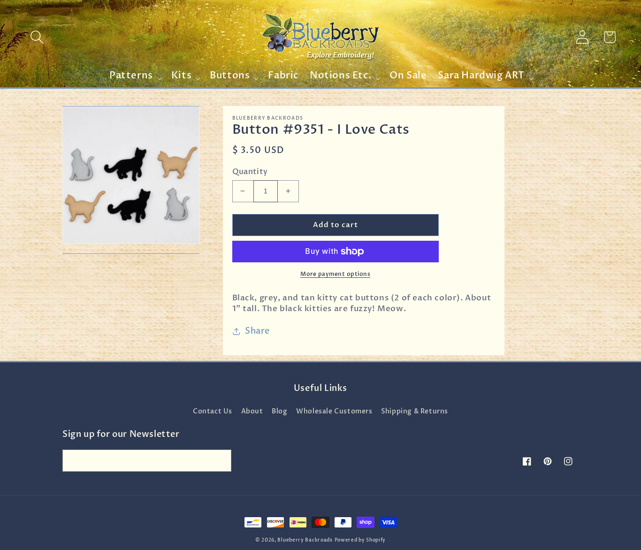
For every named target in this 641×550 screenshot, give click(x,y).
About (252, 411)
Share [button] (257, 331)
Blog (279, 411)
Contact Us (212, 411)
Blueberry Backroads (304, 540)
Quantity (250, 172)
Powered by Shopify (360, 540)
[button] (37, 37)
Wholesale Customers (334, 411)
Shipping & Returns (414, 411)
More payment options (335, 274)
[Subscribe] (220, 461)
